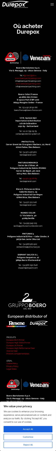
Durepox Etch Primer (15, 340)
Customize (28, 437)
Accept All (28, 429)
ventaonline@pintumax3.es (28, 247)
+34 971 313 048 (30, 202)
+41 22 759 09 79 (30, 131)
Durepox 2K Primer (14, 345)
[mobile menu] (52, 4)
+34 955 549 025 (30, 223)
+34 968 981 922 (30, 244)
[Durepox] (15, 4)
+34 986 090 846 (30, 265)
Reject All (28, 445)
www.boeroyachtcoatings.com (28, 78)
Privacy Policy (12, 366)
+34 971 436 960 (30, 152)
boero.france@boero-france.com (28, 110)
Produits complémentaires (17, 354)
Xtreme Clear (12, 351)
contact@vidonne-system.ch (28, 134)
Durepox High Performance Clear (20, 348)
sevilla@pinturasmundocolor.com (28, 226)
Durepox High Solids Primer (18, 343)
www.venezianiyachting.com (28, 84)
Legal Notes (11, 369)
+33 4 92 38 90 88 (29, 107)
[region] (28, 426)
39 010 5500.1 (30, 75)
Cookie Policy (12, 363)
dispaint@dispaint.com (28, 268)
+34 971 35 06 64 (29, 178)
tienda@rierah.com (28, 155)
